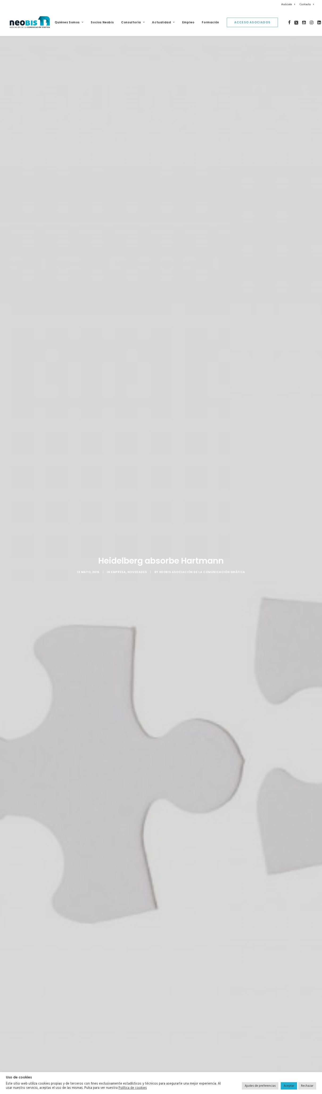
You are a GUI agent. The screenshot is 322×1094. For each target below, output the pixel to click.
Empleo (188, 22)
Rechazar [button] (307, 1085)
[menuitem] (289, 4)
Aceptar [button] (289, 1085)
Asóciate (286, 4)
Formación (210, 22)
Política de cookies (133, 1088)
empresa (118, 572)
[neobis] (29, 22)
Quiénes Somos (67, 22)
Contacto (305, 4)
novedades (137, 572)
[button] (289, 22)
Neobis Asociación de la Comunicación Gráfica (202, 572)
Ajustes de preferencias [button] (260, 1085)
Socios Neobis (102, 22)
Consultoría (131, 22)
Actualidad (161, 22)
